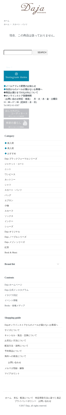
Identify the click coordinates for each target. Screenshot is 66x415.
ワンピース (10, 174)
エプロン (9, 200)
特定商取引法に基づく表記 (48, 398)
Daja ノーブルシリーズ (15, 237)
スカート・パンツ (20, 24)
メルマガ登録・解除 (14, 368)
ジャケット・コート (14, 164)
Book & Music (11, 252)
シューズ (9, 226)
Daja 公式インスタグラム (17, 290)
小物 (7, 206)
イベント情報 (11, 300)
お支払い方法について (15, 340)
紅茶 (7, 247)
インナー (9, 221)
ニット (8, 169)
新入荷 (9, 143)
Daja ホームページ (13, 285)
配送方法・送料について (16, 346)
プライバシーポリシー (25, 401)
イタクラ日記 (11, 295)
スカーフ (9, 211)
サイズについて (12, 330)
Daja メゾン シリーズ (15, 242)
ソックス (9, 216)
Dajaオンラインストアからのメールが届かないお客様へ (31, 325)
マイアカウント (12, 373)
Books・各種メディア (15, 305)
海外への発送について (15, 356)
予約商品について (13, 351)
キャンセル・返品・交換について (21, 335)
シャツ (8, 185)
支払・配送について (23, 398)
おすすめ (10, 153)
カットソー (10, 179)
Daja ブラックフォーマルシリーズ (21, 159)
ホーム (6, 21)
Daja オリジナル (12, 232)
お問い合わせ (14, 362)
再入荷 (9, 148)
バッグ (8, 195)
